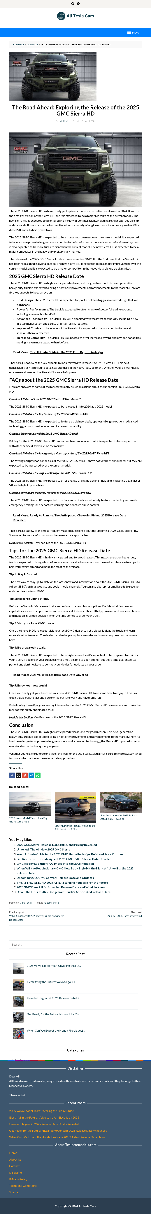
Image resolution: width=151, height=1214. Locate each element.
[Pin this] (25, 775)
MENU (135, 32)
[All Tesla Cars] (75, 15)
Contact (14, 1166)
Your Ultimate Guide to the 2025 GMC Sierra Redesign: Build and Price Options (70, 854)
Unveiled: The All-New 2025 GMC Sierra (43, 849)
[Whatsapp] (38, 775)
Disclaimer (16, 1172)
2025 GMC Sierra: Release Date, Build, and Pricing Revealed (57, 844)
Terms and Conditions (23, 1185)
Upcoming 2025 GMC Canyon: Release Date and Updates (55, 877)
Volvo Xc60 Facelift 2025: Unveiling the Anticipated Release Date (36, 916)
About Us (15, 1159)
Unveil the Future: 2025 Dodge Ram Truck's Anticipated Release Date (63, 892)
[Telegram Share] (31, 775)
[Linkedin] (78, 4)
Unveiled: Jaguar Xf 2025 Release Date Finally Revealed (119, 817)
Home (13, 1152)
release (48, 902)
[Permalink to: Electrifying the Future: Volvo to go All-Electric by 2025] (75, 807)
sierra (56, 902)
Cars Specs (26, 902)
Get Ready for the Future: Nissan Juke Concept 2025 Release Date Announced (58, 1130)
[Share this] (12, 775)
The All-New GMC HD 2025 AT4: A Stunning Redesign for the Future (62, 882)
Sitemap (14, 1192)
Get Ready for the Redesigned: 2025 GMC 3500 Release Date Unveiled (64, 859)
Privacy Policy (18, 1179)
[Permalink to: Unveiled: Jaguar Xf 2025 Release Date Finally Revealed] (121, 802)
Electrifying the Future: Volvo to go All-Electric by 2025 (75, 827)
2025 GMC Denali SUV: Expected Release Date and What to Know (61, 887)
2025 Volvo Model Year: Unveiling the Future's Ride (28, 820)
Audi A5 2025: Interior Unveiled (125, 914)
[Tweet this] (18, 775)
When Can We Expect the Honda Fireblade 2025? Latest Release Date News (57, 1137)
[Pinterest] (73, 4)
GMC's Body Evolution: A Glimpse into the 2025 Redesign (55, 863)
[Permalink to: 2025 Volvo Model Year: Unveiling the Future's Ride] (30, 804)
